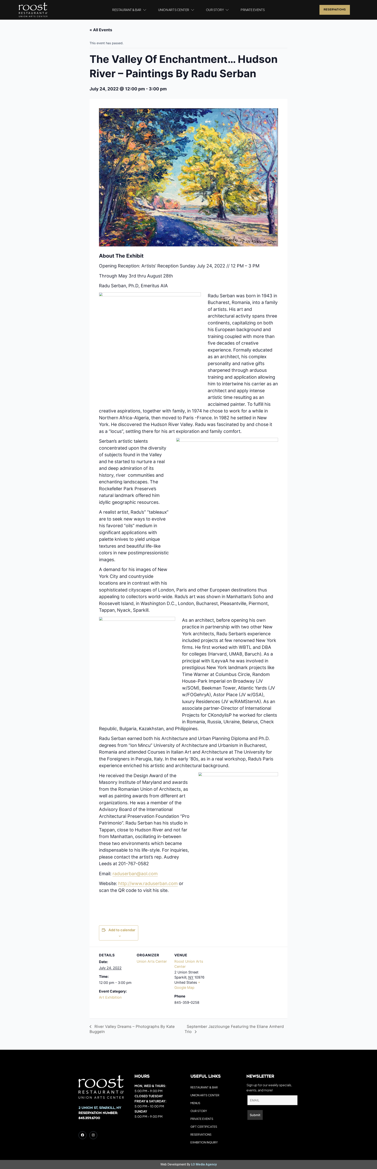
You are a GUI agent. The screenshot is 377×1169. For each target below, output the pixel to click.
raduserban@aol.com (135, 873)
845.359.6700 (89, 1118)
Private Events (253, 10)
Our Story (215, 10)
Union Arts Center (173, 10)
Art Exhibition (110, 997)
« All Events (101, 30)
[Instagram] (93, 1135)
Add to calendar (121, 930)
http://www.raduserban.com (148, 883)
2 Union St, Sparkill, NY (100, 1108)
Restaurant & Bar (126, 10)
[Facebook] (82, 1135)
